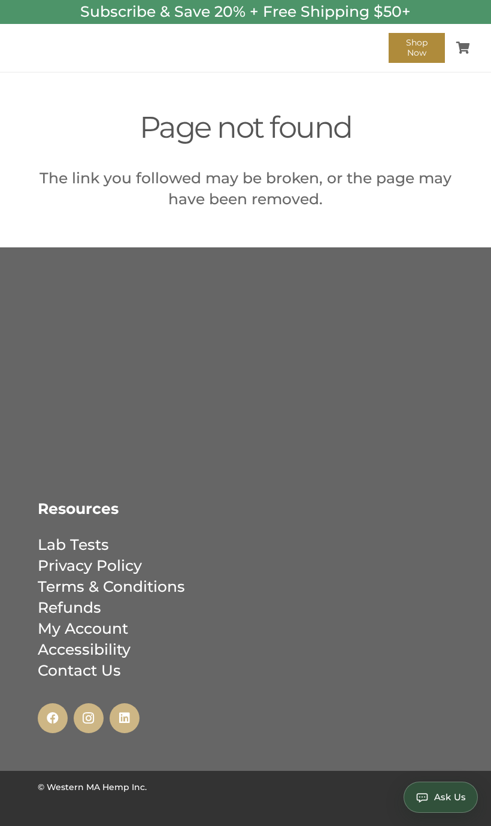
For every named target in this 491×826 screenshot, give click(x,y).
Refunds (69, 607)
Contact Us (79, 670)
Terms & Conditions (111, 586)
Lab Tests (73, 544)
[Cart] (463, 48)
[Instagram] (89, 718)
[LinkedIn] (125, 718)
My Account (83, 628)
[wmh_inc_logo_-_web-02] (53, 48)
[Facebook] (53, 718)
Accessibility (84, 649)
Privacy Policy (90, 565)
